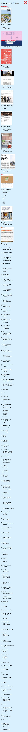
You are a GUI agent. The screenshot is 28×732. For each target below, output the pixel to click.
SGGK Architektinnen (10, 3)
